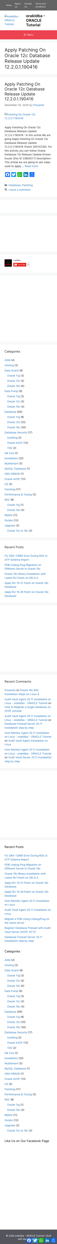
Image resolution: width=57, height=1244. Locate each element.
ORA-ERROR (12, 473)
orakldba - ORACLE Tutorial (35, 20)
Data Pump (11, 391)
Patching (27, 185)
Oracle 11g (13, 375)
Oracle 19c (13, 386)
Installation (11, 458)
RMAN (8, 515)
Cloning (9, 365)
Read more (31, 166)
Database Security (16, 432)
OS (6, 484)
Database (15, 185)
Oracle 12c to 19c (17, 530)
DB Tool (9, 453)
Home (9, 5)
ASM (7, 360)
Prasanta (10, 690)
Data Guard (12, 370)
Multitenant (11, 463)
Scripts (9, 520)
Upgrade (10, 525)
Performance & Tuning (18, 494)
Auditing (12, 437)
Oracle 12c (13, 380)
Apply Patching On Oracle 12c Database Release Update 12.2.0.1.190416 (25, 91)
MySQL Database (15, 468)
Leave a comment (20, 189)
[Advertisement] (28, 308)
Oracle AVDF (15, 442)
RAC (7, 499)
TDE (9, 448)
